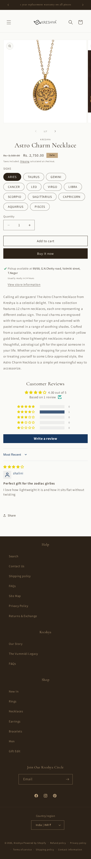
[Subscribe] (67, 779)
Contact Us (17, 566)
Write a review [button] (45, 438)
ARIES (12, 177)
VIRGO (52, 187)
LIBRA (72, 187)
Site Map (15, 596)
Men (12, 741)
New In (14, 691)
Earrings (15, 721)
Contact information (70, 849)
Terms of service (22, 849)
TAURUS (34, 177)
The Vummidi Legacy (23, 654)
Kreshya (18, 842)
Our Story (15, 644)
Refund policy (58, 842)
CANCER (14, 187)
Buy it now (45, 253)
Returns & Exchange (23, 616)
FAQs (12, 586)
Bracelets (15, 731)
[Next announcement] (83, 5)
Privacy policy (78, 842)
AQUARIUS (15, 207)
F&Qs (12, 664)
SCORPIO (14, 197)
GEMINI (56, 177)
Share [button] (12, 515)
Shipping (24, 161)
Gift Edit (14, 751)
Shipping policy (20, 576)
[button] (9, 22)
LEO (34, 187)
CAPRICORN (71, 197)
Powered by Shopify (34, 842)
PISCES (40, 207)
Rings (13, 701)
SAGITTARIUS (42, 197)
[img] (13, 467)
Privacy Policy (18, 606)
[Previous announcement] (8, 5)
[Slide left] (36, 131)
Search (14, 556)
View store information (24, 284)
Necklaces (16, 711)
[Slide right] (55, 131)
